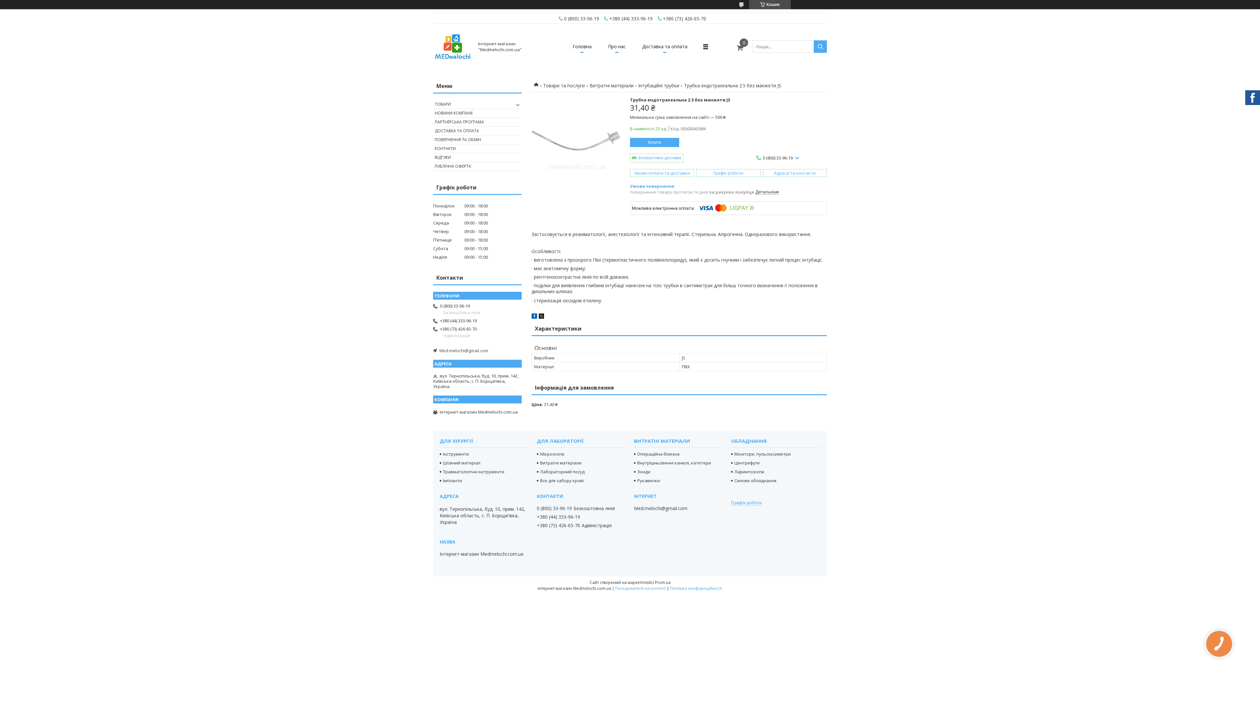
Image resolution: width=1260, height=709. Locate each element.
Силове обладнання (755, 480)
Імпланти (452, 480)
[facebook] (534, 317)
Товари (443, 104)
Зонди (643, 472)
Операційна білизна (658, 454)
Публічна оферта (453, 166)
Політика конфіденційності (696, 588)
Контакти (445, 148)
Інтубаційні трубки (658, 85)
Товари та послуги (564, 85)
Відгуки (443, 157)
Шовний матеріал (461, 463)
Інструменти (456, 454)
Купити (654, 142)
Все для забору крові (562, 480)
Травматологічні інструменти (473, 472)
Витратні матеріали (612, 85)
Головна (582, 46)
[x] (541, 317)
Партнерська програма (459, 122)
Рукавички (648, 480)
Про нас (617, 46)
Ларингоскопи (749, 472)
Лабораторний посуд (562, 472)
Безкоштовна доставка (660, 158)
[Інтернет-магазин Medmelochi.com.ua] (452, 46)
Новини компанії (453, 113)
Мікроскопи (552, 454)
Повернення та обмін (458, 139)
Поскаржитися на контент (640, 588)
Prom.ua (663, 582)
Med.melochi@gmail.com (463, 350)
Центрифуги (747, 463)
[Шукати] (820, 46)
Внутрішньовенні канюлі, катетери (674, 463)
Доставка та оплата (664, 46)
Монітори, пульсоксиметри (762, 454)
